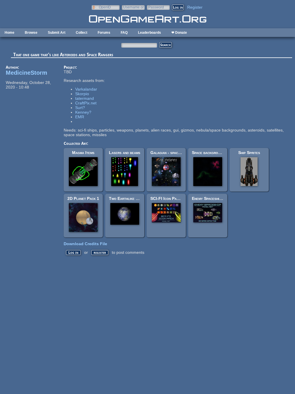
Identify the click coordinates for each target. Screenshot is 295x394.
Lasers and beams (124, 152)
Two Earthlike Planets (129, 198)
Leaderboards (149, 33)
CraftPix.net (86, 103)
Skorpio (82, 93)
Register (195, 7)
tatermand (84, 98)
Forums (104, 33)
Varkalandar (86, 89)
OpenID (105, 7)
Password (156, 7)
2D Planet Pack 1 (83, 198)
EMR (79, 117)
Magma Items (83, 152)
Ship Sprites (249, 152)
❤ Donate (179, 33)
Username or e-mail (133, 7)
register (100, 252)
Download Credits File (85, 243)
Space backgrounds (209, 152)
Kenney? (83, 112)
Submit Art (56, 33)
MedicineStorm (26, 73)
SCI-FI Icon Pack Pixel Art (174, 198)
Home (9, 33)
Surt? (80, 107)
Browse (31, 33)
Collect (81, 33)
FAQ (124, 33)
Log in (73, 252)
